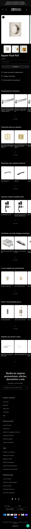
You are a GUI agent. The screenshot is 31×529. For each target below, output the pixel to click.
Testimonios (6, 412)
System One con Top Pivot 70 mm (20, 252)
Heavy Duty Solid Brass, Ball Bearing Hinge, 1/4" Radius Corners (7, 146)
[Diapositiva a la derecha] (29, 49)
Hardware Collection (13, 522)
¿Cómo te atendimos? (8, 442)
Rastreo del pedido (7, 439)
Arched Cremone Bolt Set (20, 319)
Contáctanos (6, 428)
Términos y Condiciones (9, 452)
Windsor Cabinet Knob (6, 286)
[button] (3, 9)
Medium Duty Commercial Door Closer (7, 355)
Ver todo (15, 118)
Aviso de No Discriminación (10, 465)
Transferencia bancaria (8, 489)
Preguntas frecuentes (8, 435)
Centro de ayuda (7, 425)
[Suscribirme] (26, 387)
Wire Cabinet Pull (5, 181)
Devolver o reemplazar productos (11, 432)
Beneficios (5, 405)
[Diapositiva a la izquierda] (1, 49)
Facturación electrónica (9, 492)
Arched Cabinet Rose (5, 319)
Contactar (15, 66)
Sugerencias (6, 408)
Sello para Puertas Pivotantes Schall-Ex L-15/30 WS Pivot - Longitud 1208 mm (7, 110)
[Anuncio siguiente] (28, 3)
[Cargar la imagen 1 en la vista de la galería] (7, 49)
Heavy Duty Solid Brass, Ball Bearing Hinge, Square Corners (20, 146)
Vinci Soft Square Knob (19, 286)
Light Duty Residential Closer (20, 354)
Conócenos (6, 401)
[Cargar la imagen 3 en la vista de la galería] (23, 49)
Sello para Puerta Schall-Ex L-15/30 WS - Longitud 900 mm (20, 110)
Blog (4, 415)
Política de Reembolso (8, 462)
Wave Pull (16, 181)
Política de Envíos (7, 459)
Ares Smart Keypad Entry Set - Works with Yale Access (20, 215)
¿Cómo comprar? (7, 478)
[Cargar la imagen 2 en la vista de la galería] (15, 49)
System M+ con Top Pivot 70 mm (7, 252)
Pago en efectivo (7, 485)
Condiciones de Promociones (10, 469)
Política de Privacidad (8, 455)
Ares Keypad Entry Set (6, 214)
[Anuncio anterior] (2, 3)
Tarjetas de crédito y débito (10, 482)
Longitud (3, 58)
